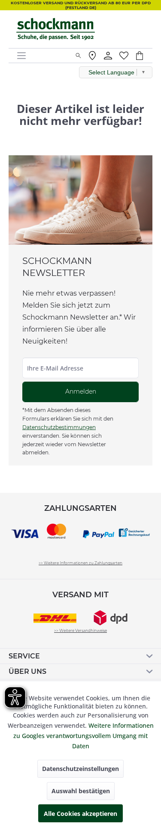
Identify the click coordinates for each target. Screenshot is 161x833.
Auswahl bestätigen (81, 791)
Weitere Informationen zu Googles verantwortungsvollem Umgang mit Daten (83, 735)
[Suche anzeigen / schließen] (78, 55)
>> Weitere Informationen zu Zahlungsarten (80, 562)
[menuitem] (43, 55)
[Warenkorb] (143, 55)
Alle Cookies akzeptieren (80, 813)
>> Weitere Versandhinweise (80, 630)
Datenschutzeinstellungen (80, 769)
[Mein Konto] (107, 55)
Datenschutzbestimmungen (59, 427)
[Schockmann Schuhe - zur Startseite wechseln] (55, 29)
